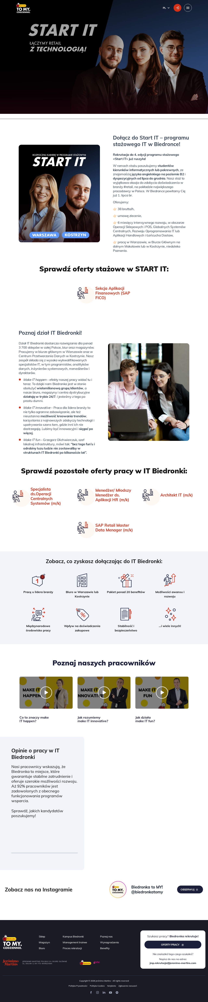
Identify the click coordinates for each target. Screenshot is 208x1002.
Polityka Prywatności (78, 986)
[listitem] (38, 585)
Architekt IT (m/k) (176, 495)
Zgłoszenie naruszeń (127, 986)
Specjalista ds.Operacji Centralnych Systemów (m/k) (46, 496)
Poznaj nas (106, 936)
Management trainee (75, 942)
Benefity (105, 948)
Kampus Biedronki (73, 936)
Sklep (42, 936)
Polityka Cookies (97, 986)
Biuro (42, 948)
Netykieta (111, 986)
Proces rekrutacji (72, 948)
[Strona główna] (12, 941)
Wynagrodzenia (109, 942)
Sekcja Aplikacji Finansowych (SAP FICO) (112, 293)
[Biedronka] (85, 962)
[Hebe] (96, 962)
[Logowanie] (177, 8)
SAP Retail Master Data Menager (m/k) (114, 527)
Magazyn (44, 942)
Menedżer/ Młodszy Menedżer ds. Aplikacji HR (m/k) (113, 495)
